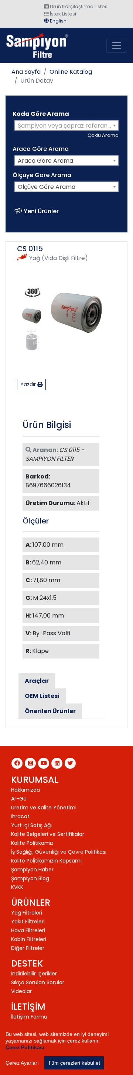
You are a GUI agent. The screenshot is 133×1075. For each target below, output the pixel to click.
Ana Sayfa (26, 72)
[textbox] (66, 126)
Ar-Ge (19, 798)
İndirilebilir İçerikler (34, 973)
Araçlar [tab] (37, 681)
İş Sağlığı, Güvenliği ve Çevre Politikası (58, 851)
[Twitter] (70, 763)
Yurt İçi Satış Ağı (31, 825)
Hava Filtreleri (28, 930)
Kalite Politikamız (32, 843)
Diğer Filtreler (27, 948)
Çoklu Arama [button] (103, 135)
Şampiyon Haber (32, 869)
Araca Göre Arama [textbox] (45, 160)
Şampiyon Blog (30, 878)
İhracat (20, 816)
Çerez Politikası (25, 1047)
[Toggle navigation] (116, 45)
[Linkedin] (56, 763)
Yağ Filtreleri (26, 912)
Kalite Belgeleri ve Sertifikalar (47, 834)
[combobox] (66, 125)
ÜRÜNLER (30, 902)
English (57, 20)
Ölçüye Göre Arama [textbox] (46, 187)
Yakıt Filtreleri (28, 921)
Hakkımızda (25, 790)
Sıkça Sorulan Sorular (37, 982)
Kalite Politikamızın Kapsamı (46, 860)
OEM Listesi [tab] (42, 696)
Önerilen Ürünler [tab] (50, 711)
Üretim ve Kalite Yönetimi (43, 807)
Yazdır (28, 384)
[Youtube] (43, 763)
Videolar (21, 991)
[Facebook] (17, 763)
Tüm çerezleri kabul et (74, 1063)
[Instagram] (30, 763)
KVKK (17, 887)
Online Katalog (71, 72)
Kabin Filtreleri (28, 939)
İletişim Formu (29, 1016)
